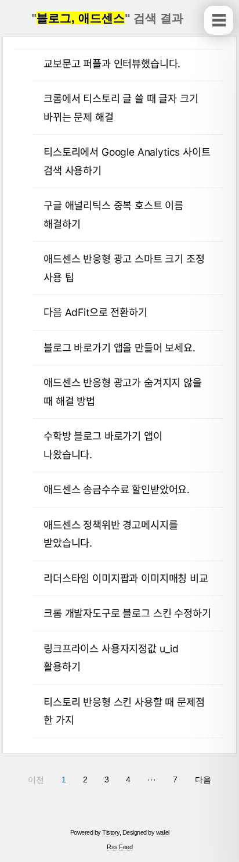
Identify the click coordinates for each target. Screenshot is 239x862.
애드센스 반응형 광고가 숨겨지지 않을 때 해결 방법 (123, 391)
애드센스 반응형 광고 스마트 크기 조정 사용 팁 (124, 268)
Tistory (110, 832)
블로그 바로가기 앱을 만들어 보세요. (119, 348)
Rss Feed (119, 846)
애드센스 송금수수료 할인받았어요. (117, 489)
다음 (203, 779)
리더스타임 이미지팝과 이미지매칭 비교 (126, 578)
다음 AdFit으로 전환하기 (95, 312)
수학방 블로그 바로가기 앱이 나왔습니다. (103, 445)
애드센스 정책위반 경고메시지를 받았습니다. (111, 534)
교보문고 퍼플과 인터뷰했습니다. (112, 64)
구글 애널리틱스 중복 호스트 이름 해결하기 (113, 214)
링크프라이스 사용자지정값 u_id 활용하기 (111, 657)
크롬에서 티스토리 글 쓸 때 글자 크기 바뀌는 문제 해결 (121, 107)
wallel (162, 832)
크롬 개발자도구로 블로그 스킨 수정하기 (127, 613)
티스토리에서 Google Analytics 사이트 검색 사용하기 (127, 161)
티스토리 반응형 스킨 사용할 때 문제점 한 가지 (124, 711)
